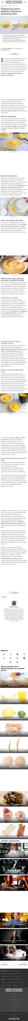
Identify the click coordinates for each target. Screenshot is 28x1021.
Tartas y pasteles (11, 979)
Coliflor (3, 985)
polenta (5, 118)
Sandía (11, 976)
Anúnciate (14, 994)
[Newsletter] (17, 662)
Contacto (14, 1007)
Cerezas (16, 976)
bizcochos (13, 522)
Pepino (15, 973)
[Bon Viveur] (14, 2)
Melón (20, 973)
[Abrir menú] (2, 2)
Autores (14, 996)
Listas (21, 985)
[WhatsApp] (10, 654)
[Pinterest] (10, 658)
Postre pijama (4, 964)
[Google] (3, 654)
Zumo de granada (22, 964)
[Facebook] (24, 654)
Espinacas (15, 985)
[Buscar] (25, 2)
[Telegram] (17, 654)
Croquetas (3, 982)
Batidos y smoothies (15, 970)
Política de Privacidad (14, 1002)
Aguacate (9, 985)
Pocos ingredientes (12, 982)
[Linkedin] (24, 658)
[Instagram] (17, 658)
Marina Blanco (14, 607)
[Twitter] (3, 658)
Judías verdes (4, 976)
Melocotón (3, 973)
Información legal (14, 999)
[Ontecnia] (14, 1019)
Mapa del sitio (14, 1010)
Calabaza (21, 982)
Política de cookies (14, 1005)
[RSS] (10, 662)
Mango (10, 973)
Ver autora (15, 620)
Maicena (3, 596)
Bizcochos (19, 979)
